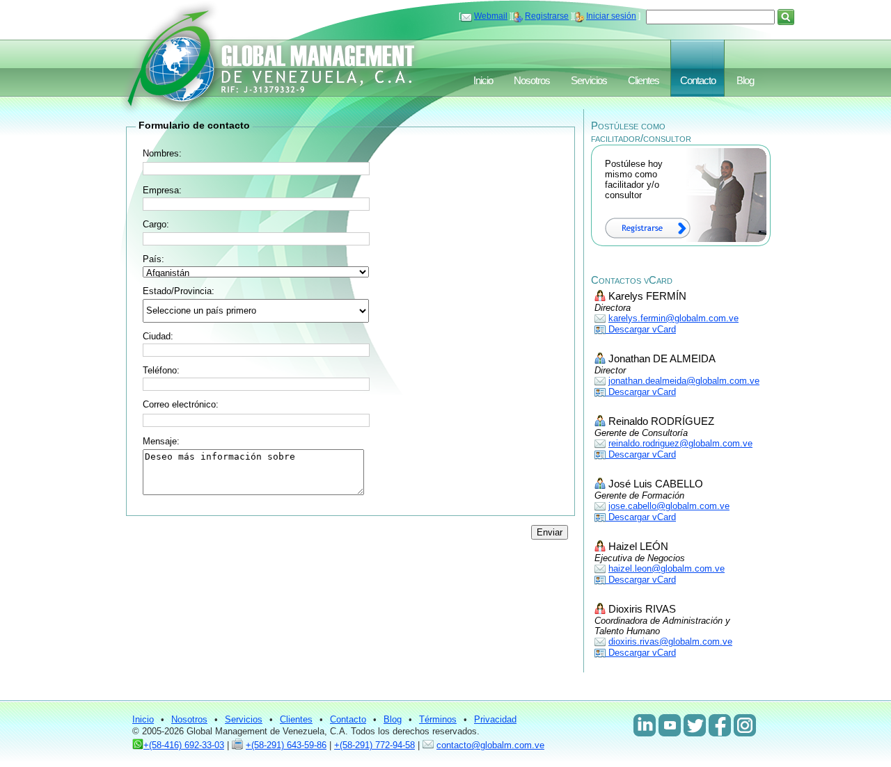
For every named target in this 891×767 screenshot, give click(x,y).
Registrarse (547, 16)
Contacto (698, 80)
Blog (745, 80)
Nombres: (162, 153)
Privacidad (495, 719)
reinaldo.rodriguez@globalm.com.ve (680, 443)
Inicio (483, 80)
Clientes (643, 80)
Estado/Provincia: (178, 291)
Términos (438, 719)
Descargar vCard (641, 329)
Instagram (745, 725)
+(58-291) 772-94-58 (374, 745)
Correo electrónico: (181, 404)
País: (153, 259)
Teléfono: (161, 370)
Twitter (695, 725)
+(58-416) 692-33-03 (183, 745)
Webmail (490, 16)
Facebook (720, 725)
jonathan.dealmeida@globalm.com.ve (683, 381)
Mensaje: (161, 441)
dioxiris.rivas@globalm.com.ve (670, 641)
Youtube (670, 725)
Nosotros (532, 80)
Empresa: (162, 190)
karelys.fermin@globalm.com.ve (673, 318)
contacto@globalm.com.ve (490, 745)
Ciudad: (158, 336)
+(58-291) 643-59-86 (286, 745)
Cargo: (156, 224)
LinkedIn (644, 725)
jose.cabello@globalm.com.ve (669, 506)
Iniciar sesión (611, 16)
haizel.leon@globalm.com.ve (666, 568)
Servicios (589, 80)
